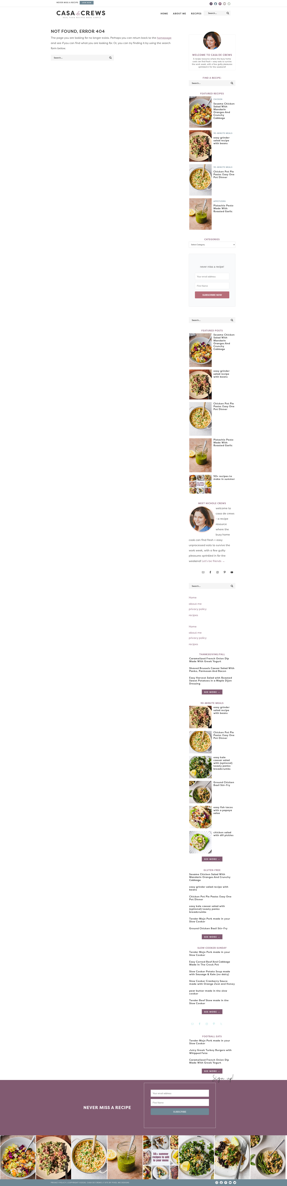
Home (193, 597)
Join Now (86, 3)
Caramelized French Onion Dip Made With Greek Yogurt (209, 660)
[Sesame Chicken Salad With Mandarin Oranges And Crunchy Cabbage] (17, 1158)
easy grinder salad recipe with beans (221, 140)
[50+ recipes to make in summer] (160, 1158)
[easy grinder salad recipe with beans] (53, 1158)
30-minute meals (222, 133)
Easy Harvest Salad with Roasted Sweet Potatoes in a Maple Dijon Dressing (210, 680)
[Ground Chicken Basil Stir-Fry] (268, 1158)
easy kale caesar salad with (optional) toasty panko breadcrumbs (222, 763)
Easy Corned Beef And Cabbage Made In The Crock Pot (209, 963)
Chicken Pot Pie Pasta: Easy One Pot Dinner (224, 174)
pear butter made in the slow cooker (208, 992)
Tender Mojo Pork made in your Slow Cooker (209, 920)
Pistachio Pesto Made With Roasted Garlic (223, 208)
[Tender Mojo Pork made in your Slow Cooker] (232, 1158)
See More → (212, 692)
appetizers (219, 201)
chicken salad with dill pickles (223, 834)
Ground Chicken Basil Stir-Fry (223, 784)
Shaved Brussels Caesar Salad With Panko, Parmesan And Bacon (212, 669)
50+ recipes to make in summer (224, 477)
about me (195, 604)
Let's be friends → (213, 561)
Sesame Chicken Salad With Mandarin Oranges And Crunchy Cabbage (224, 111)
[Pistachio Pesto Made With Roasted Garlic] (125, 1158)
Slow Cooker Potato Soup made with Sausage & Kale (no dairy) (209, 973)
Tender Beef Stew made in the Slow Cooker (209, 1002)
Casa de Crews (81, 14)
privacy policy (198, 609)
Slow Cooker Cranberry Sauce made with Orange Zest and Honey (212, 982)
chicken (217, 99)
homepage (164, 38)
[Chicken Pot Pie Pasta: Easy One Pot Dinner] (89, 1158)
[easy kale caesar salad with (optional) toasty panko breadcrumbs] (196, 1158)
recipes (193, 615)
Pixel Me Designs (120, 1183)
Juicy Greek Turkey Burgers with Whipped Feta (210, 1051)
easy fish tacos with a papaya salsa (223, 810)
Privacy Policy (58, 1183)
